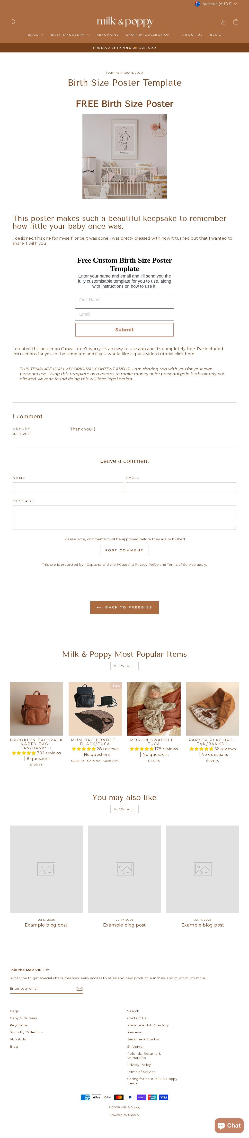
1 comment (115, 72)
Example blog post (46, 925)
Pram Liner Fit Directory (148, 1025)
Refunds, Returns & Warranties (144, 1056)
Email (133, 478)
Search (133, 1011)
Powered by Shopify (124, 1115)
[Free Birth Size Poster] (124, 156)
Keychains (108, 34)
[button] (24, 753)
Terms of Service (181, 564)
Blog (215, 34)
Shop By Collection (149, 34)
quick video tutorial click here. (164, 354)
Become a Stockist (143, 1039)
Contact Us (136, 1018)
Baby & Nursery (68, 34)
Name (19, 478)
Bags (34, 34)
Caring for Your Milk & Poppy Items (152, 1081)
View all (124, 666)
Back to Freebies (127, 607)
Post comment (124, 550)
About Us (192, 34)
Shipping (134, 1046)
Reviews (134, 1032)
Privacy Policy (147, 564)
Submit (124, 329)
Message (24, 501)
